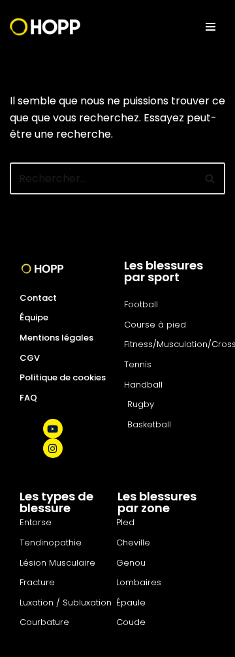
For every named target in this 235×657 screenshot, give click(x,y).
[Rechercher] (210, 178)
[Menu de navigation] (210, 26)
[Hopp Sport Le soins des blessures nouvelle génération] (45, 27)
